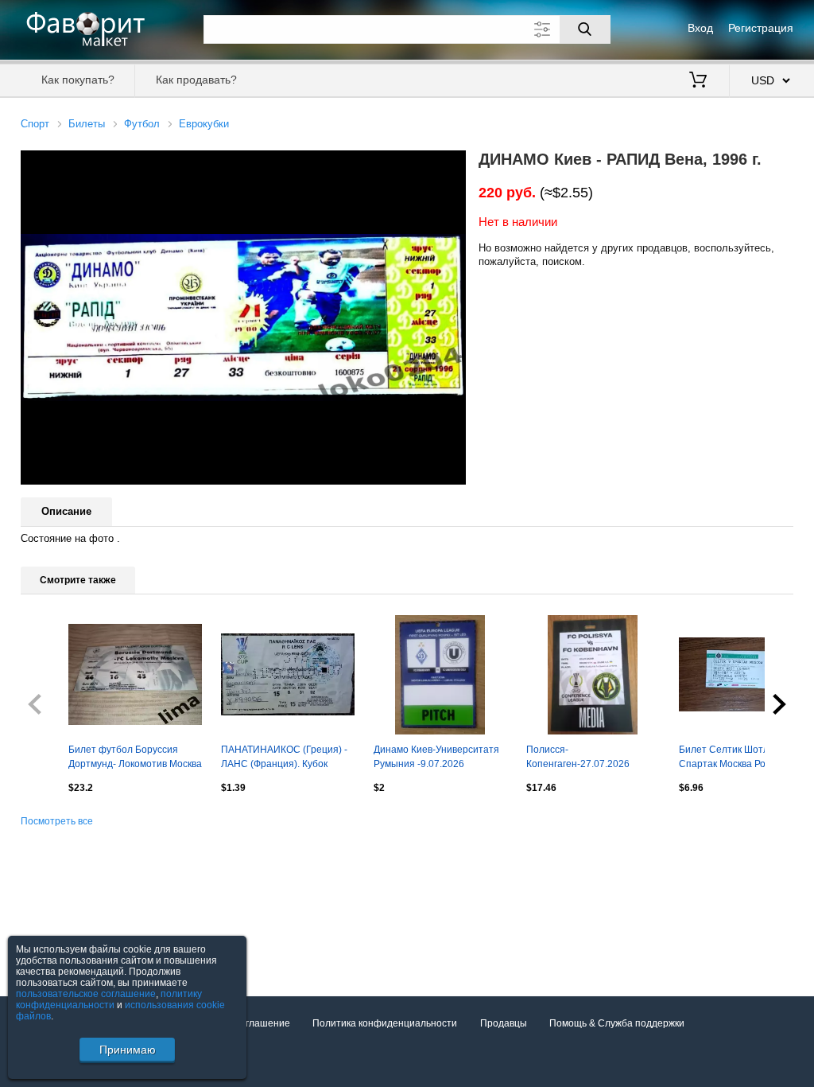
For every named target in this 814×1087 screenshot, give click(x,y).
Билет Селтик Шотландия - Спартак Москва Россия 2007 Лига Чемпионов (745, 758)
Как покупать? (77, 79)
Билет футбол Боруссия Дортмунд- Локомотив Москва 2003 (135, 758)
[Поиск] (585, 29)
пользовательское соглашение (86, 993)
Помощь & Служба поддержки (616, 1023)
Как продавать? (196, 79)
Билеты (86, 124)
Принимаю (127, 1049)
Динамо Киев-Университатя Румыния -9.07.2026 (436, 756)
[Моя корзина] (698, 81)
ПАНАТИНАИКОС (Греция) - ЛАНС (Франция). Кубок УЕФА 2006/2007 (284, 758)
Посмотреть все (57, 821)
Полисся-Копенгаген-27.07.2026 (578, 756)
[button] (451, 164)
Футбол (142, 124)
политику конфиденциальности (109, 999)
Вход (700, 27)
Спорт (35, 124)
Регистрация (760, 27)
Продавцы (503, 1023)
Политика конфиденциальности (384, 1023)
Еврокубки (204, 124)
